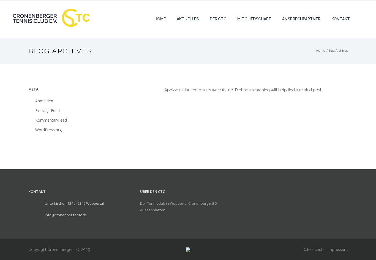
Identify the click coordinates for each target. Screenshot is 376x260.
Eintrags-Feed (47, 110)
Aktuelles (188, 19)
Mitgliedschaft (254, 19)
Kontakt (340, 19)
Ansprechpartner (301, 19)
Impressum (338, 249)
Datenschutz (314, 249)
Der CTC (218, 19)
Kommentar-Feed (51, 120)
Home (160, 19)
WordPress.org (48, 129)
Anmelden (44, 100)
